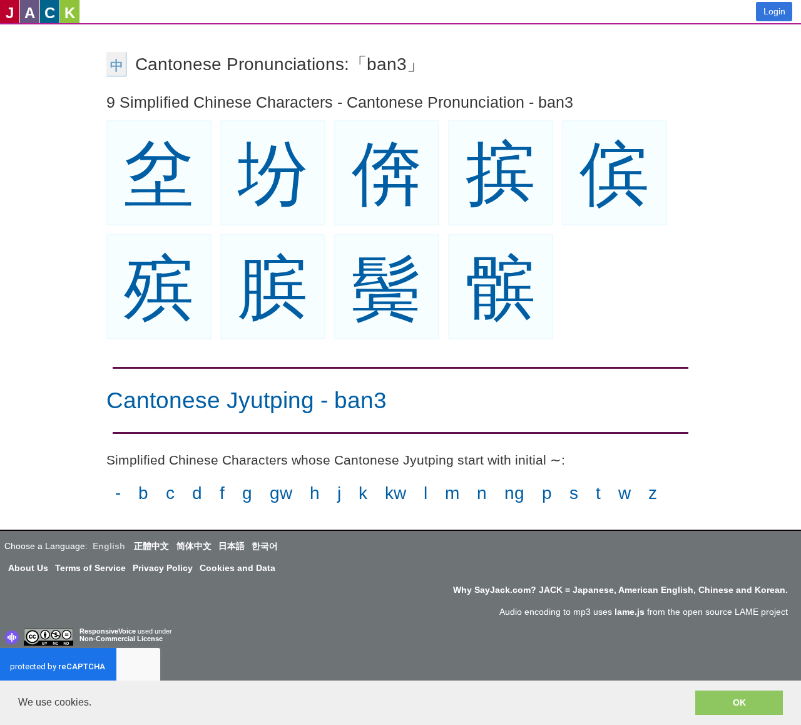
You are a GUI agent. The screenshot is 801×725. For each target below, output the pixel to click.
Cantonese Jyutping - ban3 (246, 400)
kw (395, 493)
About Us (28, 568)
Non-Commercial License (121, 638)
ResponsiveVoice (107, 631)
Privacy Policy (163, 568)
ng (514, 493)
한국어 (265, 546)
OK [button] (739, 702)
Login (774, 11)
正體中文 (151, 546)
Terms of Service (90, 568)
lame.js (630, 612)
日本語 (231, 546)
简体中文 (194, 546)
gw (281, 493)
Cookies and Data (237, 568)
